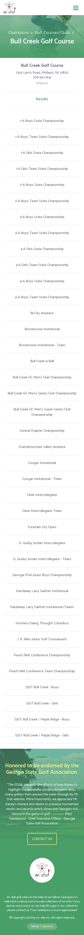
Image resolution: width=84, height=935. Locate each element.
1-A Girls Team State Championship (42, 169)
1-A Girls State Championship (42, 153)
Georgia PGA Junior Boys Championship (42, 575)
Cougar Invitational (42, 463)
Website (42, 83)
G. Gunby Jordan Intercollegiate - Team (42, 559)
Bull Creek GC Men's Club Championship (42, 377)
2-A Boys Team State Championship (42, 201)
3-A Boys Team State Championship (42, 233)
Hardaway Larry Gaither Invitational (42, 591)
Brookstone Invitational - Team (42, 345)
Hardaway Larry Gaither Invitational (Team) (42, 607)
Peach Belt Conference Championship (42, 655)
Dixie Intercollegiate (42, 495)
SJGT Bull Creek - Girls (42, 703)
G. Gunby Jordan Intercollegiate (42, 543)
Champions (18, 32)
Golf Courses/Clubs (52, 32)
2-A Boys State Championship (42, 185)
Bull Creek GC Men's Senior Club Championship (42, 393)
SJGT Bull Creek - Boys (42, 687)
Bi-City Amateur (42, 313)
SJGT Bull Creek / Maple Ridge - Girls (42, 735)
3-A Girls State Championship (42, 249)
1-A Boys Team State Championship (42, 137)
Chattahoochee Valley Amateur (42, 447)
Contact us (42, 839)
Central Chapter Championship (42, 431)
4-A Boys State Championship (42, 281)
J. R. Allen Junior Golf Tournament (42, 639)
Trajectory (46, 926)
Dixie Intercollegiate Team (42, 511)
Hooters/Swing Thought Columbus (42, 623)
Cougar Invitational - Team (42, 479)
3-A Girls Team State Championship (42, 265)
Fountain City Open (42, 527)
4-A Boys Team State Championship (42, 297)
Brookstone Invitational (42, 329)
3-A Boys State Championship (42, 217)
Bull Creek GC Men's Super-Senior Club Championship (42, 412)
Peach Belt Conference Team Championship (42, 671)
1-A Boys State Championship (42, 121)
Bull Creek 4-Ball (42, 361)
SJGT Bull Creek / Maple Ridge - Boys (42, 719)
